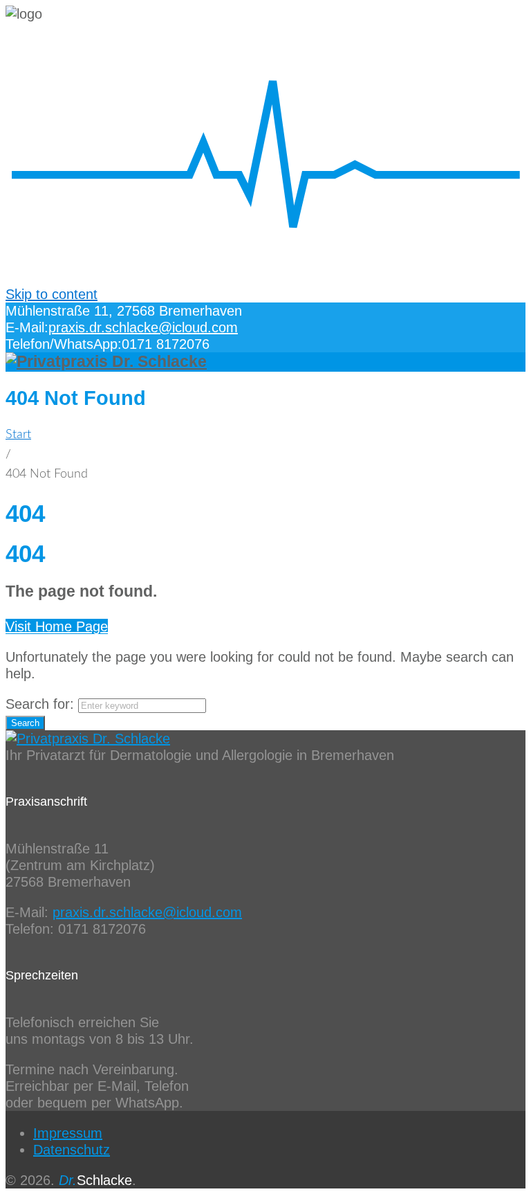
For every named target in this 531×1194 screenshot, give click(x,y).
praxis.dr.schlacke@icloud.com (143, 327)
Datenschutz (71, 1149)
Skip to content (51, 294)
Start (18, 434)
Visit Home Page (57, 626)
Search (25, 723)
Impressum (67, 1133)
